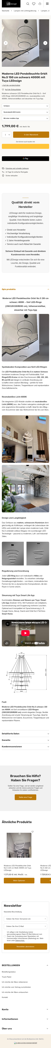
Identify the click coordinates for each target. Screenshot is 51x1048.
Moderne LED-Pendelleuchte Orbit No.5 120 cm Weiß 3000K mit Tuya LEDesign (17, 868)
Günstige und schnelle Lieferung (17, 168)
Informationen (10, 1019)
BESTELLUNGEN (11, 965)
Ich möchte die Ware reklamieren (15, 982)
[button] (6, 43)
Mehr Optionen (19, 881)
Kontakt (5, 997)
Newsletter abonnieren (25, 947)
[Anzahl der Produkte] (6, 135)
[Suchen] (28, 3)
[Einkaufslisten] (34, 3)
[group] (25, 43)
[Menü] (47, 3)
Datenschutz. (20, 940)
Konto (5, 1009)
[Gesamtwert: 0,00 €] (40, 3)
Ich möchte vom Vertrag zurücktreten (16, 987)
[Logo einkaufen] (11, 4)
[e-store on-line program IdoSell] (25, 1043)
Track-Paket (6, 977)
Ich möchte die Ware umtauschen (15, 992)
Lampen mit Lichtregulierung (25, 11)
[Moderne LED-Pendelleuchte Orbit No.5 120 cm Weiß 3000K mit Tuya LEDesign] (19, 845)
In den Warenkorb (31, 135)
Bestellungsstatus (9, 972)
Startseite (5, 11)
